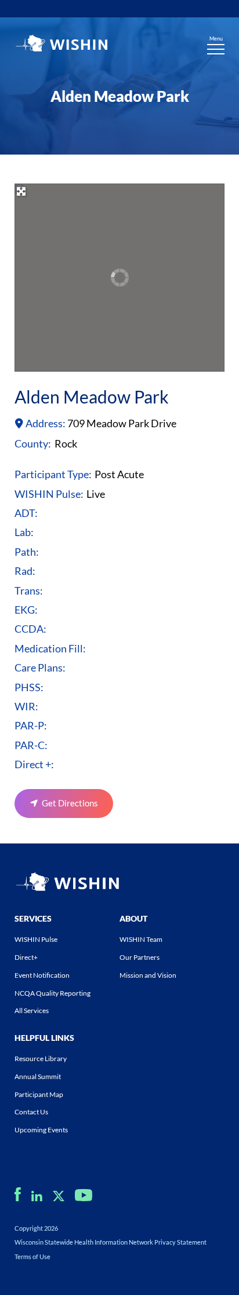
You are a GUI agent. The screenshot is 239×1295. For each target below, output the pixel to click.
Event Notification (42, 975)
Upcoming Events (41, 1129)
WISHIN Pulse (36, 939)
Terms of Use (32, 1256)
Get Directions (70, 803)
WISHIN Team (140, 939)
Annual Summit (38, 1076)
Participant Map (39, 1094)
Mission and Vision (147, 975)
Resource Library (41, 1058)
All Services (32, 1010)
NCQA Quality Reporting (52, 993)
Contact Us (31, 1111)
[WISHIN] (61, 44)
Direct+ (26, 957)
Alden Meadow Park (92, 396)
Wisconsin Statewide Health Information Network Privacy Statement (111, 1242)
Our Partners (139, 957)
